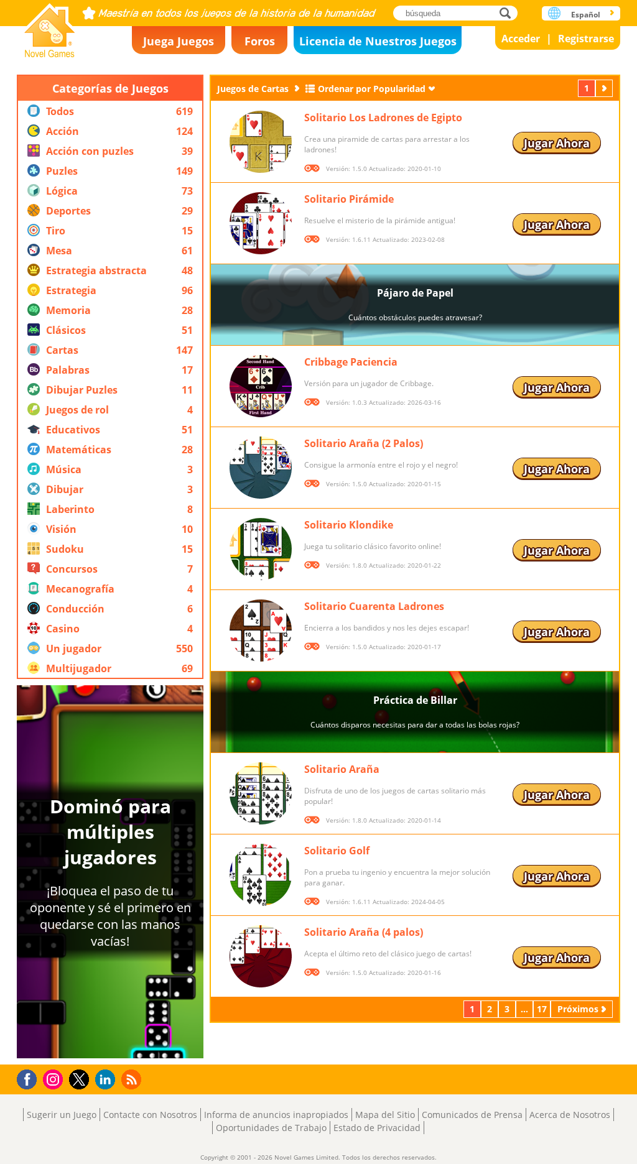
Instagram (55, 1078)
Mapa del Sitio (385, 1114)
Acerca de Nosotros (569, 1114)
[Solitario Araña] (261, 793)
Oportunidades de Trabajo (271, 1128)
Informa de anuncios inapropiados (276, 1114)
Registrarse (586, 38)
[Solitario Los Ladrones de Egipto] (261, 142)
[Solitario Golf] (261, 875)
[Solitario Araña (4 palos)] (261, 956)
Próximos (605, 88)
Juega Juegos (178, 41)
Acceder (520, 38)
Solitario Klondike (348, 525)
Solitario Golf (337, 850)
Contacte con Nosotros (150, 1114)
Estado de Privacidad (377, 1128)
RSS (132, 1079)
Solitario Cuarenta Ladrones (374, 606)
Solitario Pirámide (349, 199)
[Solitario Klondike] (261, 549)
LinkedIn (107, 1079)
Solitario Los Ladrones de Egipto (383, 117)
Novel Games (50, 26)
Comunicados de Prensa (472, 1114)
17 (542, 1009)
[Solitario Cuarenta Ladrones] (261, 630)
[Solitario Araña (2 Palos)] (261, 467)
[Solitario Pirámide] (261, 223)
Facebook (30, 1078)
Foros (259, 41)
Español (585, 14)
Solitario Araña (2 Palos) (363, 443)
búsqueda (509, 12)
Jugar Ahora (557, 143)
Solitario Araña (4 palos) (363, 932)
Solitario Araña (341, 769)
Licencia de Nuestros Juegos (378, 41)
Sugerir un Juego (61, 1114)
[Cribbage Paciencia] (261, 386)
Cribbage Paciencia (351, 362)
